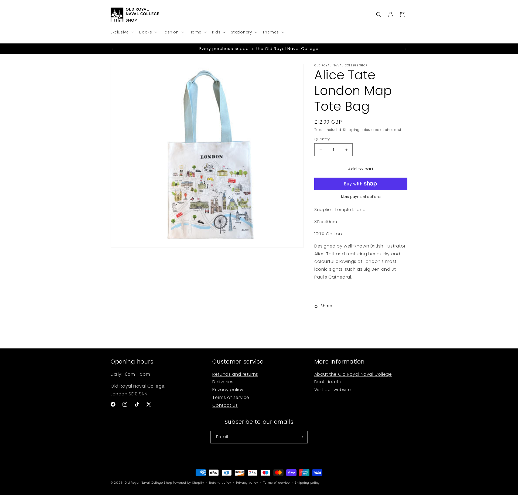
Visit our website (332, 390)
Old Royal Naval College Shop (148, 482)
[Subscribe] (301, 437)
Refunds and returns (235, 374)
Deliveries (222, 382)
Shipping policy (307, 482)
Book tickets (327, 382)
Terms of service (230, 398)
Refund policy (220, 482)
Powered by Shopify (188, 482)
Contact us (225, 405)
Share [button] (326, 305)
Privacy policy (227, 390)
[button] (121, 32)
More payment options (361, 196)
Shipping (351, 129)
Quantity (322, 139)
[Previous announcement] (112, 48)
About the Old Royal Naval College (353, 374)
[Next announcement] (405, 48)
